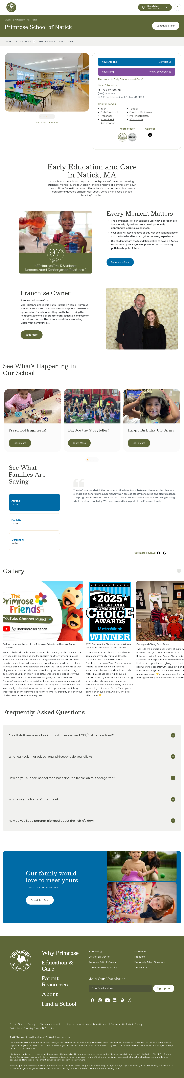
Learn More (20, 443)
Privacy (31, 1024)
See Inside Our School (47, 122)
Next (91, 82)
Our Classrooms (23, 41)
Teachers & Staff (47, 41)
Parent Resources (55, 981)
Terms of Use (16, 1024)
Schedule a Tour (166, 25)
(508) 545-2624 (107, 93)
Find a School (59, 1003)
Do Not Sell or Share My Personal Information (32, 1028)
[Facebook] (150, 135)
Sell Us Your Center (99, 956)
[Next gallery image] (179, 571)
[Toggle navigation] (177, 7)
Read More (31, 334)
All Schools (9, 20)
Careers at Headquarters (103, 967)
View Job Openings (160, 71)
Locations (140, 956)
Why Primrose (60, 952)
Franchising (95, 951)
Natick (34, 20)
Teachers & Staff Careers (103, 962)
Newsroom (140, 951)
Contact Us (165, 62)
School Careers (67, 41)
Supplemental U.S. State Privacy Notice (86, 1024)
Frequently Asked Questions (150, 962)
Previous (2, 82)
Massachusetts (23, 20)
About (50, 994)
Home (8, 41)
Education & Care (57, 965)
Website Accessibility (51, 1024)
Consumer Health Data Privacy (126, 1024)
